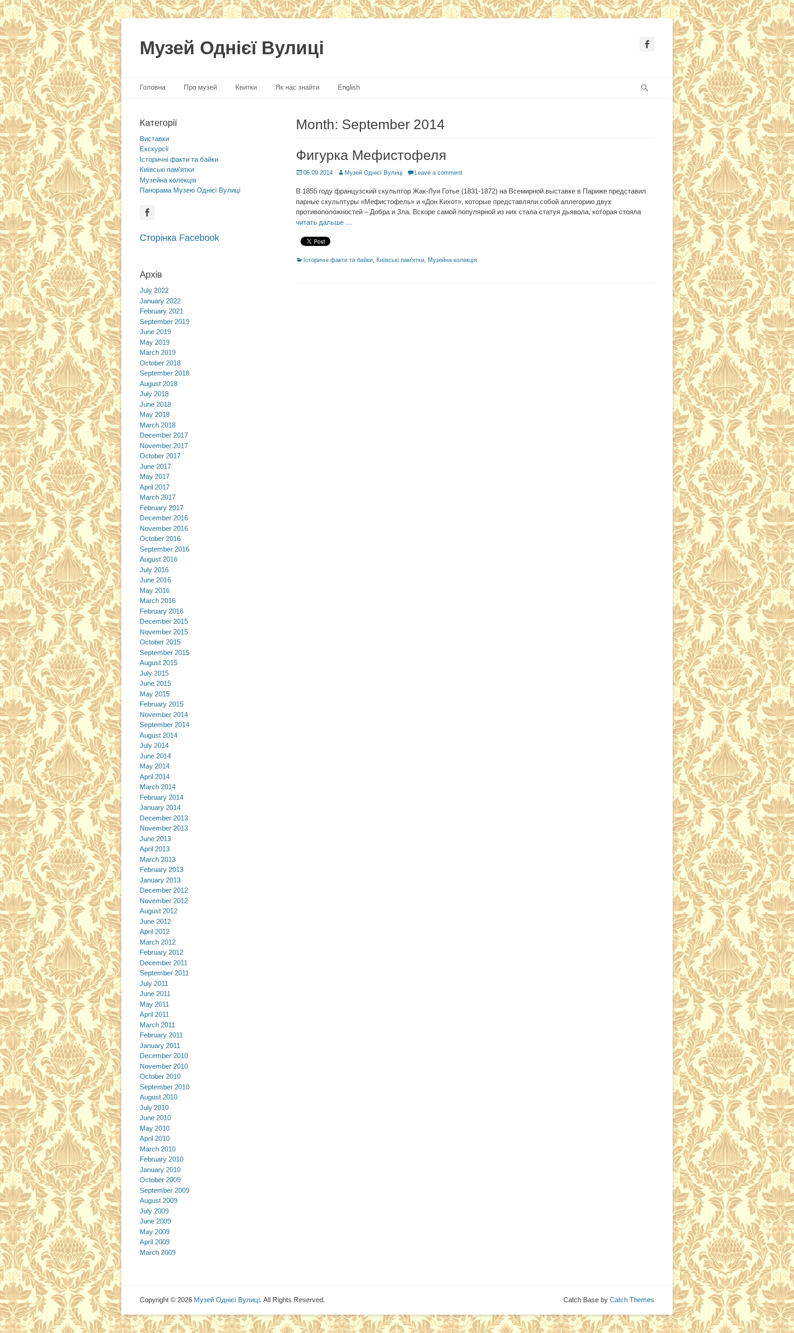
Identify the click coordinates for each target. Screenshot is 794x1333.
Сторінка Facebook (179, 238)
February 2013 (161, 869)
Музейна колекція (452, 259)
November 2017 (164, 446)
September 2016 (164, 549)
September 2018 (164, 373)
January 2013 (160, 880)
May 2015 (155, 694)
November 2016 (164, 528)
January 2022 (160, 301)
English (349, 87)
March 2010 (158, 1149)
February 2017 (161, 508)
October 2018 (160, 363)
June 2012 (155, 921)
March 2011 (157, 1025)
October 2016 (160, 538)
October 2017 (160, 456)
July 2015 (154, 673)
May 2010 (155, 1128)
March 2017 (158, 497)
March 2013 (158, 859)
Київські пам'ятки (400, 259)
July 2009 (154, 1211)
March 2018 (158, 425)
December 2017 (164, 435)
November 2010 (164, 1066)
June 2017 (155, 466)
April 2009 (155, 1242)
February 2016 (161, 611)
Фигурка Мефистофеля (371, 155)
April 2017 (155, 487)
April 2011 (154, 1014)
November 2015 (164, 632)
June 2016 (155, 580)
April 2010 (155, 1138)
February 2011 (161, 1035)
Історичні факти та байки (338, 259)
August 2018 (158, 383)
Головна (152, 87)
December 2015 (164, 621)
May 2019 (155, 342)
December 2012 (164, 890)
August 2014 (158, 735)
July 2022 (154, 290)
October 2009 (160, 1180)
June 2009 (155, 1221)
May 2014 (155, 766)
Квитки (246, 87)
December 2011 (163, 963)
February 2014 (161, 797)
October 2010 (160, 1076)
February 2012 (161, 952)
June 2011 (155, 993)
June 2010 (155, 1118)
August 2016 (158, 559)
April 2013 (155, 849)
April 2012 (155, 931)
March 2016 (158, 600)
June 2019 (155, 332)
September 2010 (164, 1087)
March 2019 (158, 352)
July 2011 (154, 983)
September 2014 (164, 725)
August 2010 (158, 1097)
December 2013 (164, 818)
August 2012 (158, 911)
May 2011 (154, 1004)
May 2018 (155, 414)
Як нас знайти (297, 87)
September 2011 (164, 973)
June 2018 (155, 404)
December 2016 (164, 518)
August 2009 (158, 1200)
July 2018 (154, 394)
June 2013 (155, 839)
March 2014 (158, 787)
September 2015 (164, 652)
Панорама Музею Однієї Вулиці (190, 190)
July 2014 (154, 745)
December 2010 (164, 1056)
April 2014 (155, 776)
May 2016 (155, 590)
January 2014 (160, 807)
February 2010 (161, 1159)
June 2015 (155, 683)
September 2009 (164, 1190)
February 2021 (161, 311)
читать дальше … (324, 222)
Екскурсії (154, 149)
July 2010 (154, 1107)
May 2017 (155, 476)
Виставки (154, 138)
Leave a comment (438, 172)
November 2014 (164, 714)
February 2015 (161, 704)
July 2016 (154, 570)
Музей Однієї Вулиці (232, 48)
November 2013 (164, 828)
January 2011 (160, 1045)
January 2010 (160, 1169)
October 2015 (160, 642)
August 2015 (158, 662)
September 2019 (164, 321)
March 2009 (158, 1252)
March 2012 (158, 942)
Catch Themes (632, 1300)
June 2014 (155, 756)
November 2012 (164, 901)
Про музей (200, 87)
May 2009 (155, 1232)
